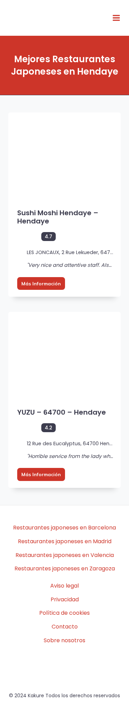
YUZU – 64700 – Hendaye (61, 412)
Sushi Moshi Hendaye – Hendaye (57, 217)
